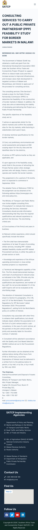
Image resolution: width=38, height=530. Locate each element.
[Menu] (35, 4)
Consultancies (7, 47)
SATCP (6, 6)
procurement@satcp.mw (15, 401)
